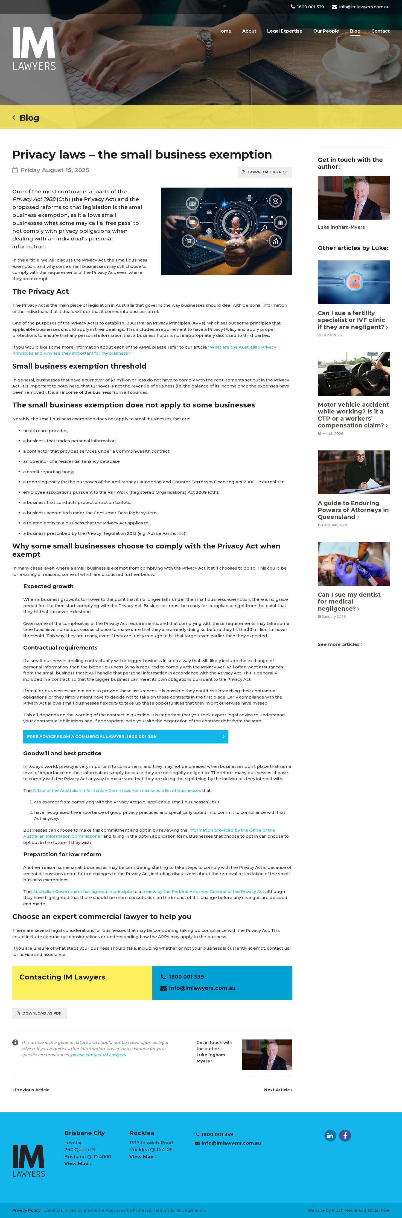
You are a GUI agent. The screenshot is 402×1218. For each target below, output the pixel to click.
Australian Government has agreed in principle (82, 891)
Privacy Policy (26, 1210)
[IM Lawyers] (34, 48)
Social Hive (378, 1210)
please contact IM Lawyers (98, 1054)
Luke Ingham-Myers (342, 227)
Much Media (344, 1210)
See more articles (339, 644)
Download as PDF (267, 172)
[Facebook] (345, 1136)
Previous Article (31, 1089)
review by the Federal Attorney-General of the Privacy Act (203, 891)
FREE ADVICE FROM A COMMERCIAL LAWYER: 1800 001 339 (91, 736)
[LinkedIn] (330, 1136)
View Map (77, 1163)
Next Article (277, 1089)
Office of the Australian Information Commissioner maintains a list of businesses (117, 790)
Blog (27, 118)
